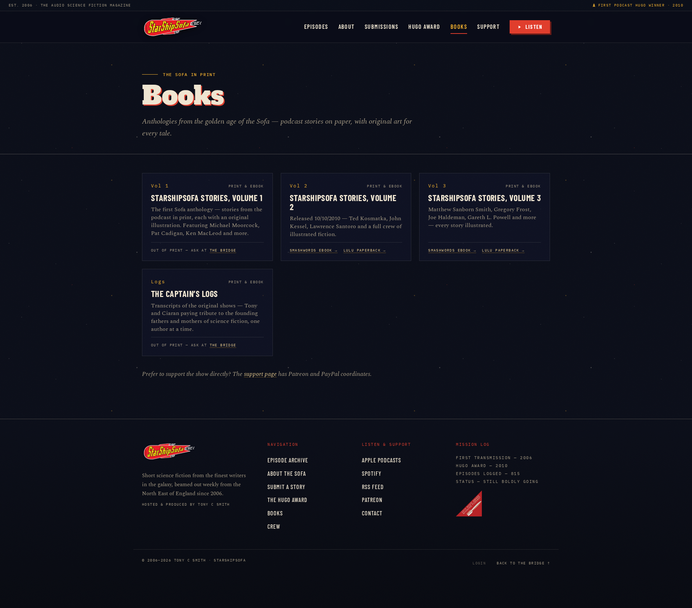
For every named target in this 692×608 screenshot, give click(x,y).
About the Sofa (286, 473)
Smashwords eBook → (314, 250)
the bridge (223, 250)
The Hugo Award (287, 499)
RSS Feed (373, 486)
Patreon (372, 499)
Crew (273, 526)
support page (260, 374)
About (346, 26)
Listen (534, 26)
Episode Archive (287, 460)
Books (459, 26)
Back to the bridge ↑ (523, 563)
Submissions (381, 26)
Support (488, 26)
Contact (372, 513)
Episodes (316, 26)
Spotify (371, 473)
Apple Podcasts (382, 460)
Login (479, 563)
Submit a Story (286, 486)
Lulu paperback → (364, 250)
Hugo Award (424, 26)
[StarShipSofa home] (172, 26)
